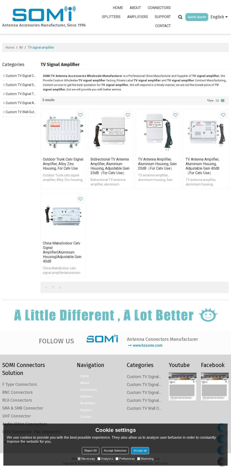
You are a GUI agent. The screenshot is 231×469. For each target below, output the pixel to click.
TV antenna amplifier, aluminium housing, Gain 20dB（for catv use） (157, 164)
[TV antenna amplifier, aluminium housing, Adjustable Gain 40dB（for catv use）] (206, 132)
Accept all (140, 450)
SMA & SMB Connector (22, 408)
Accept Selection (115, 450)
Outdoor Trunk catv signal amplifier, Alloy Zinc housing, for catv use (63, 164)
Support (163, 17)
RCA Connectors (17, 400)
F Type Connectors (19, 384)
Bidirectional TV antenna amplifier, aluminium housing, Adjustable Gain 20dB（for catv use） (109, 166)
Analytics (107, 458)
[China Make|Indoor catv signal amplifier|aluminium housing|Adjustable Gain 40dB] (63, 216)
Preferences (127, 458)
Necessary (88, 458)
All (21, 47)
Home (118, 8)
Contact (163, 26)
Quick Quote (197, 17)
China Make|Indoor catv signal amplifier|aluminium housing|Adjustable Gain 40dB (62, 252)
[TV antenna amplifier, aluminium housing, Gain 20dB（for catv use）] (158, 132)
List (217, 100)
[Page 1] (46, 287)
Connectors (159, 8)
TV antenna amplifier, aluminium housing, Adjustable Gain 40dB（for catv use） (202, 166)
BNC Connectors (17, 392)
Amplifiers (137, 17)
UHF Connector (16, 416)
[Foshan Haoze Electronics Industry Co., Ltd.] (43, 14)
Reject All (90, 450)
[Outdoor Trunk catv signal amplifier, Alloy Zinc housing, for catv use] (63, 132)
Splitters (111, 17)
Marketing (147, 458)
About (135, 8)
